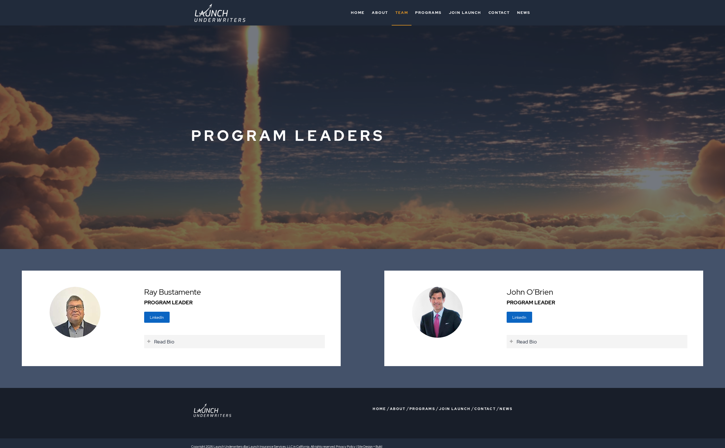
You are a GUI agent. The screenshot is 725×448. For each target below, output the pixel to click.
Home (379, 409)
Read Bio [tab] (164, 341)
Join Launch (454, 409)
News (506, 409)
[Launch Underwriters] (220, 12)
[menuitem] (357, 12)
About (398, 409)
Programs (422, 409)
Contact (485, 409)
